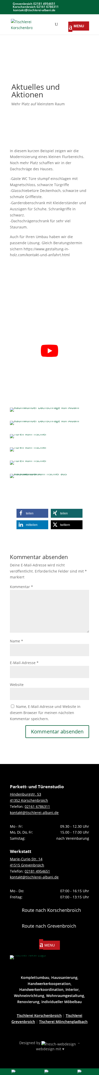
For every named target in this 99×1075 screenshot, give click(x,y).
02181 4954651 (37, 871)
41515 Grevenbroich (27, 865)
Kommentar (21, 586)
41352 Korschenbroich (29, 800)
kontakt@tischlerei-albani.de (34, 812)
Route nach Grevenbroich (49, 926)
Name (16, 641)
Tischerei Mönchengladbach (63, 1021)
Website (17, 684)
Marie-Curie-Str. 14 (26, 859)
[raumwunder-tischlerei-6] (49, 477)
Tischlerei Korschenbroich (39, 1015)
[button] (32, 513)
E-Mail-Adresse (24, 662)
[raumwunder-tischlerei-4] (28, 451)
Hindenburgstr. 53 (25, 794)
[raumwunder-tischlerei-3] (28, 438)
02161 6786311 (37, 806)
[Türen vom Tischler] (28, 464)
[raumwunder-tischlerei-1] (44, 411)
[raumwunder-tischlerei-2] (44, 424)
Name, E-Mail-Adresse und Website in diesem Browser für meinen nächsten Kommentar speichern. (45, 712)
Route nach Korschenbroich (51, 910)
